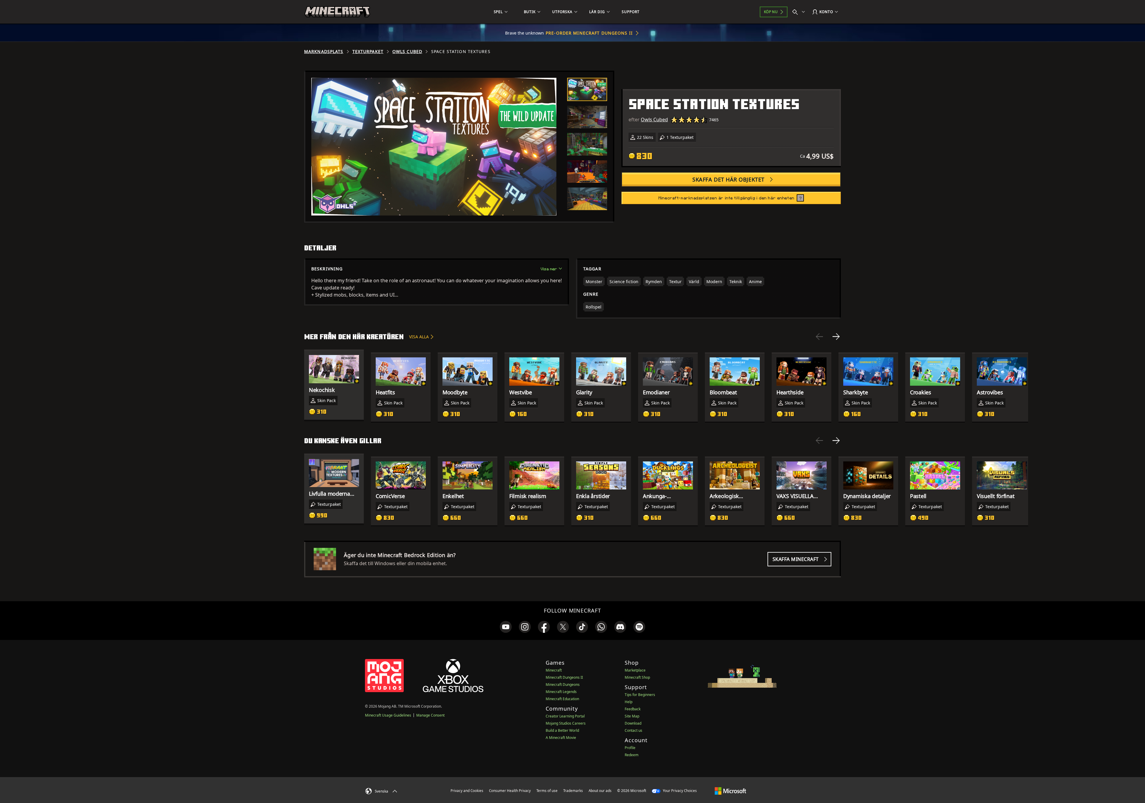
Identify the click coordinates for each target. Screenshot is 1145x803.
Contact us (633, 730)
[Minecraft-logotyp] (337, 12)
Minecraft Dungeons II (564, 677)
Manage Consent (430, 715)
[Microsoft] (730, 790)
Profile (630, 747)
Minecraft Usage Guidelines (388, 715)
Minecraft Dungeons (563, 684)
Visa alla (419, 337)
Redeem (631, 754)
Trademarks (573, 790)
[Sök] (800, 12)
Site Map (632, 716)
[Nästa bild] (836, 336)
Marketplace (635, 670)
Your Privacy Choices (679, 790)
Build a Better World (562, 730)
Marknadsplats (324, 51)
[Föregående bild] (819, 336)
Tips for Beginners (640, 694)
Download (633, 723)
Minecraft (554, 670)
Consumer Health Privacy (510, 790)
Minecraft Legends (561, 691)
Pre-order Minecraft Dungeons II (589, 33)
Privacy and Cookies (467, 790)
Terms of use (547, 790)
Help (628, 701)
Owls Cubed (407, 51)
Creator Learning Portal (565, 716)
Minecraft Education (562, 698)
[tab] (587, 89)
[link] (506, 627)
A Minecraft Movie (561, 737)
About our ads (600, 790)
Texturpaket (367, 51)
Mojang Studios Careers (566, 723)
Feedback (632, 708)
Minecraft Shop (637, 677)
